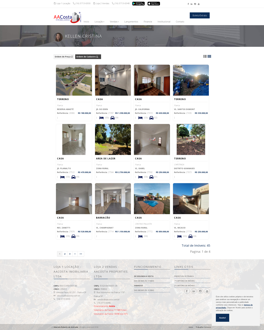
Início (191, 327)
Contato (180, 21)
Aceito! (222, 318)
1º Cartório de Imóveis (184, 281)
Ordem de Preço (63, 56)
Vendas (113, 21)
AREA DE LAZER (106, 158)
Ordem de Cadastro (86, 56)
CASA (99, 99)
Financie (148, 21)
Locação (99, 21)
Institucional (164, 21)
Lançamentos (131, 21)
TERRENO (63, 99)
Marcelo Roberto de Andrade (66, 327)
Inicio (86, 21)
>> (81, 254)
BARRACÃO (103, 217)
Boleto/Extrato (200, 15)
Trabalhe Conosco (203, 327)
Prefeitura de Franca (184, 276)
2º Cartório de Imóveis (184, 285)
